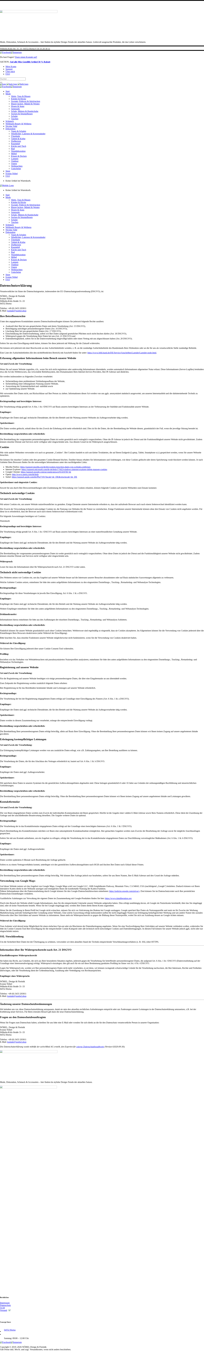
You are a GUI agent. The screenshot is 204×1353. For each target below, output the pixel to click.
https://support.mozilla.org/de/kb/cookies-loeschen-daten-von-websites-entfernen (55, 467)
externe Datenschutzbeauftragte (90, 1046)
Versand (3, 1310)
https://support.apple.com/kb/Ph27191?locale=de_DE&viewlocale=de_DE (44, 477)
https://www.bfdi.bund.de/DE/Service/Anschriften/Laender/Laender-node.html (121, 353)
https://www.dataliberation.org (118, 898)
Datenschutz (5, 1305)
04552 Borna (10, 1330)
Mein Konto (11, 66)
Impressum (5, 1303)
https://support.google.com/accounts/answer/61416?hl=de (46, 472)
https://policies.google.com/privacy (124, 891)
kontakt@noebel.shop (16, 311)
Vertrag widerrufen (10, 1315)
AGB (2, 1308)
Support (9, 69)
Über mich (10, 71)
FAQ (8, 74)
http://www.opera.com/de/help (25, 474)
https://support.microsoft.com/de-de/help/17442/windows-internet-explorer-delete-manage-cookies (64, 469)
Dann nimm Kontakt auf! (26, 57)
